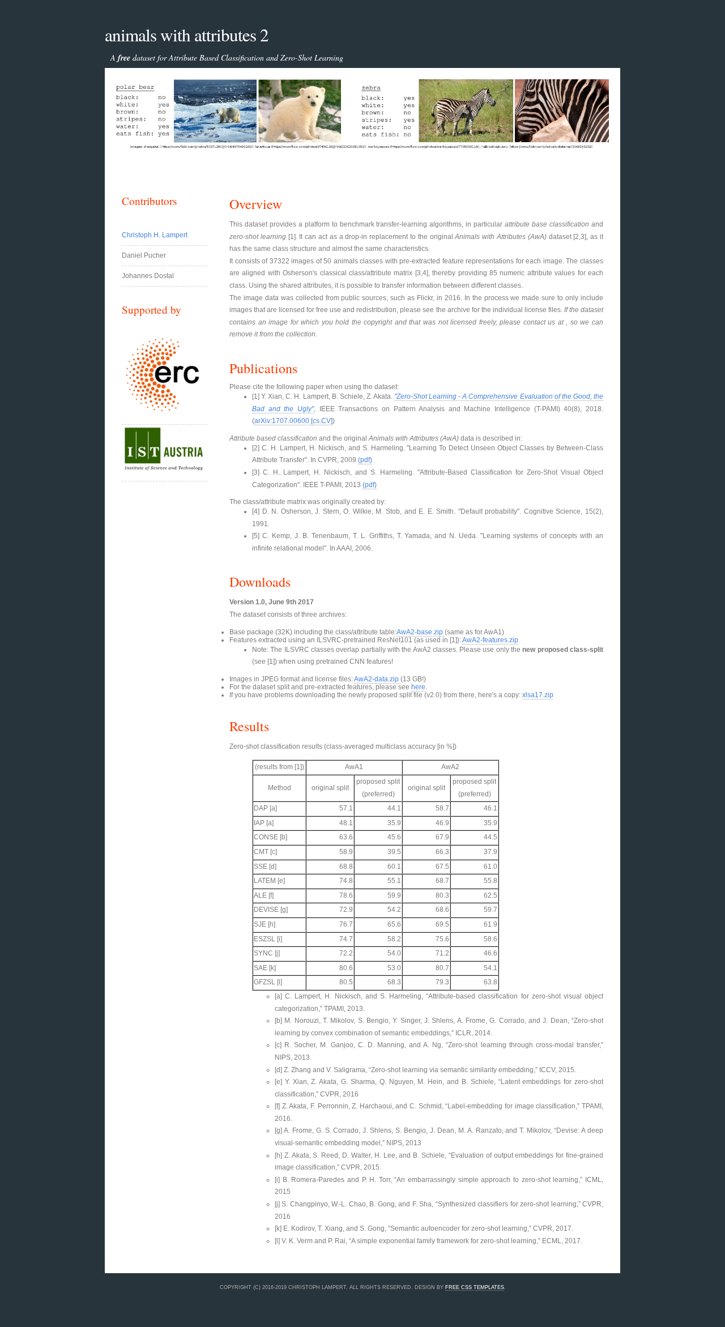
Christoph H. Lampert (154, 235)
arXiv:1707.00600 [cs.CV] (293, 421)
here (418, 687)
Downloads (260, 582)
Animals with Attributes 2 (186, 34)
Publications (263, 368)
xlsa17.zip (537, 695)
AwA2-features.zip (490, 640)
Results (249, 726)
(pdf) (365, 460)
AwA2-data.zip (377, 679)
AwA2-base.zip (420, 632)
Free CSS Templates (474, 1287)
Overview (255, 204)
